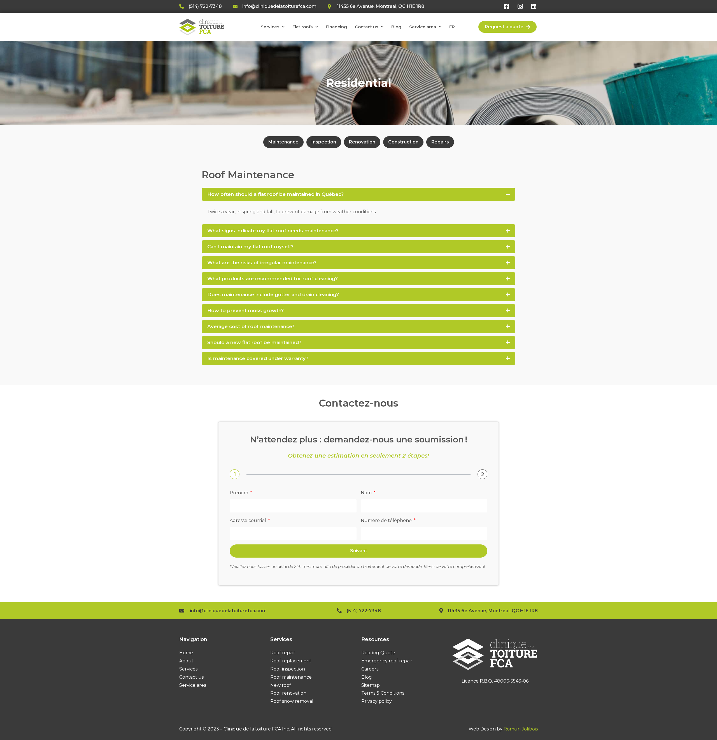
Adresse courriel (248, 520)
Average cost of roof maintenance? (250, 326)
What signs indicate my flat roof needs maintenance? (273, 230)
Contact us (366, 26)
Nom (367, 492)
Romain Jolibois (521, 729)
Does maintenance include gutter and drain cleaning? (273, 294)
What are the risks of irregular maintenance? (261, 262)
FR (452, 26)
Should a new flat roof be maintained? (254, 342)
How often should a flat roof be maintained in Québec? (275, 194)
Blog (396, 26)
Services (270, 26)
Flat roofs (302, 26)
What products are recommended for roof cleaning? (272, 278)
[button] (358, 194)
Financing (336, 26)
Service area (422, 26)
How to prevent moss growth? (245, 310)
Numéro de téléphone (387, 520)
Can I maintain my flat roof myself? (250, 246)
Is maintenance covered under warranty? (257, 358)
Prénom (239, 492)
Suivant (358, 550)
